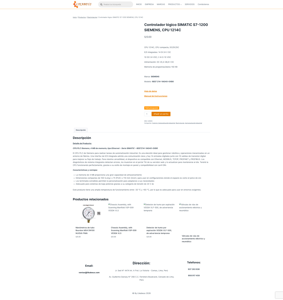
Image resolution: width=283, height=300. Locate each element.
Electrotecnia (180, 123)
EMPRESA (149, 4)
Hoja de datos (150, 91)
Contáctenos (203, 4)
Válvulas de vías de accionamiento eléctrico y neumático (193, 239)
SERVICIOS (190, 4)
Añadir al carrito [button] (119, 243)
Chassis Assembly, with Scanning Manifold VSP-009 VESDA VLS (123, 230)
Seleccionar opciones (86, 243)
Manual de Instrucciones (155, 96)
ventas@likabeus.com (89, 272)
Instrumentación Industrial (193, 123)
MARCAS (161, 4)
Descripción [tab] (81, 130)
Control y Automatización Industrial (163, 123)
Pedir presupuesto (151, 108)
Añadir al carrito (161, 114)
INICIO (139, 4)
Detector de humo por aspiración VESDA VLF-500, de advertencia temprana (159, 230)
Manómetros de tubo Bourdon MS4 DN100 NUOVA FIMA (85, 230)
